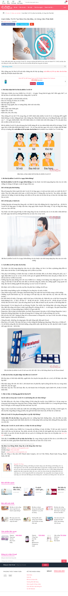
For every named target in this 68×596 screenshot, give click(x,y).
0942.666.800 (15, 450)
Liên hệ (29, 577)
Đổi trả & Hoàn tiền (32, 579)
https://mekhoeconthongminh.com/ (18, 448)
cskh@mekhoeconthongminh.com (16, 452)
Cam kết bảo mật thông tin (34, 586)
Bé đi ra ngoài (38, 7)
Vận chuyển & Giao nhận (34, 584)
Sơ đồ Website (31, 588)
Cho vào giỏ (40, 83)
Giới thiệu (29, 575)
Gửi (64, 561)
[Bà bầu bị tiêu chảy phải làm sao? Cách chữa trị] (6, 492)
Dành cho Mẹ (48, 7)
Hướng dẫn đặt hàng (32, 582)
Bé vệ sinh (22, 7)
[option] (34, 81)
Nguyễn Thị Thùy (7, 21)
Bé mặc (30, 7)
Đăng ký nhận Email (9, 565)
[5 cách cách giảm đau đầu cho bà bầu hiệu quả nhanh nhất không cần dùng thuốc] (29, 492)
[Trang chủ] (3, 13)
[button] (2, 81)
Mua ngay (32, 83)
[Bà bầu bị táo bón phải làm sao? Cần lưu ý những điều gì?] (51, 492)
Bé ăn (15, 7)
